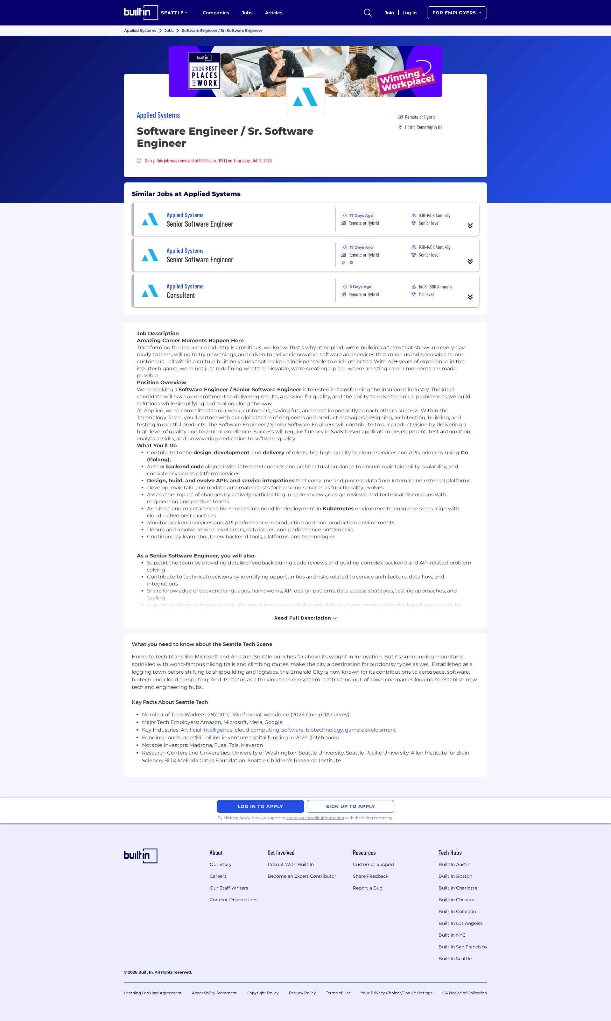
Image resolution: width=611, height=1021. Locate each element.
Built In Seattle (455, 958)
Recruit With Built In (291, 864)
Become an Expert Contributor (302, 876)
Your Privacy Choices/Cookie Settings (396, 992)
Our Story (221, 864)
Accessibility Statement (214, 992)
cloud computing (257, 730)
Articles (273, 13)
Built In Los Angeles (461, 923)
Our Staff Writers (229, 888)
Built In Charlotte (458, 888)
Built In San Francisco (463, 947)
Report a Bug (368, 888)
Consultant (181, 295)
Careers (218, 876)
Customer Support (374, 864)
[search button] (368, 12)
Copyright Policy (263, 992)
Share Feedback (370, 876)
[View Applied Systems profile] (305, 71)
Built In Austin (454, 864)
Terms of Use (338, 992)
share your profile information (315, 817)
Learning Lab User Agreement (153, 992)
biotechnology (324, 730)
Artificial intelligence (207, 730)
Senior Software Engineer (200, 223)
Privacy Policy (302, 992)
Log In (410, 13)
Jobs (247, 13)
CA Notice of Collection (464, 992)
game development (370, 730)
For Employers (455, 13)
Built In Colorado (457, 911)
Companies (216, 13)
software (293, 730)
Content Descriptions (233, 900)
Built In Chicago (456, 900)
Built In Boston (455, 876)
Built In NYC (452, 935)
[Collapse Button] (470, 225)
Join (389, 13)
